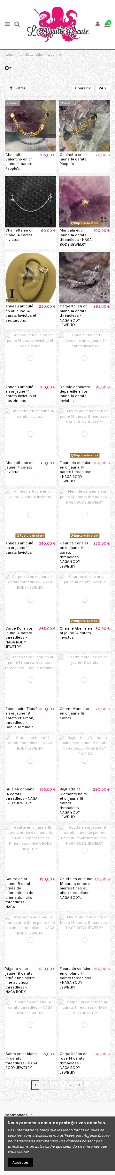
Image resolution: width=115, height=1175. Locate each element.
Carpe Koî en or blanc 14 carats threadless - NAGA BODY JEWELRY (73, 315)
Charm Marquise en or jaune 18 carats (74, 713)
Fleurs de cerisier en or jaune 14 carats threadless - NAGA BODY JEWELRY (75, 472)
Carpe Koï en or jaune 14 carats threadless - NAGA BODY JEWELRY (18, 637)
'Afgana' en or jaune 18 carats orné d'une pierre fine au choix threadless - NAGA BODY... (20, 980)
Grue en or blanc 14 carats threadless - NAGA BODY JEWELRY (21, 796)
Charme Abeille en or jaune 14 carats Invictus (76, 633)
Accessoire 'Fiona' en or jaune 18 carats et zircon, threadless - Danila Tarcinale (21, 718)
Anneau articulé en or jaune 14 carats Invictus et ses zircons (20, 313)
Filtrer (19, 88)
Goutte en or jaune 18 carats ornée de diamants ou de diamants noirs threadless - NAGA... (19, 893)
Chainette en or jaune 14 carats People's (73, 159)
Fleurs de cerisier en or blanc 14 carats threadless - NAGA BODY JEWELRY (75, 977)
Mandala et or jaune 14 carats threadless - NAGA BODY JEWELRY (76, 237)
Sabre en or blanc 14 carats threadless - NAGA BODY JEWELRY (21, 1061)
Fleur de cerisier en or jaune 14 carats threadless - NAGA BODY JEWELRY (74, 555)
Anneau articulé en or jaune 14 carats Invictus (19, 548)
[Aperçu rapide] (38, 150)
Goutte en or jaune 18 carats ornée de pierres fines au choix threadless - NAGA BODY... (76, 888)
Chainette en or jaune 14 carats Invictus (19, 467)
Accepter (20, 1162)
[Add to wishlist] (23, 150)
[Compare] (30, 150)
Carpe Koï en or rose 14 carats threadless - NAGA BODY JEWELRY (73, 1063)
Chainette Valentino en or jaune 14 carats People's (18, 161)
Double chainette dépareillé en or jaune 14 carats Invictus (75, 394)
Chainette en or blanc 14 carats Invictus (19, 235)
